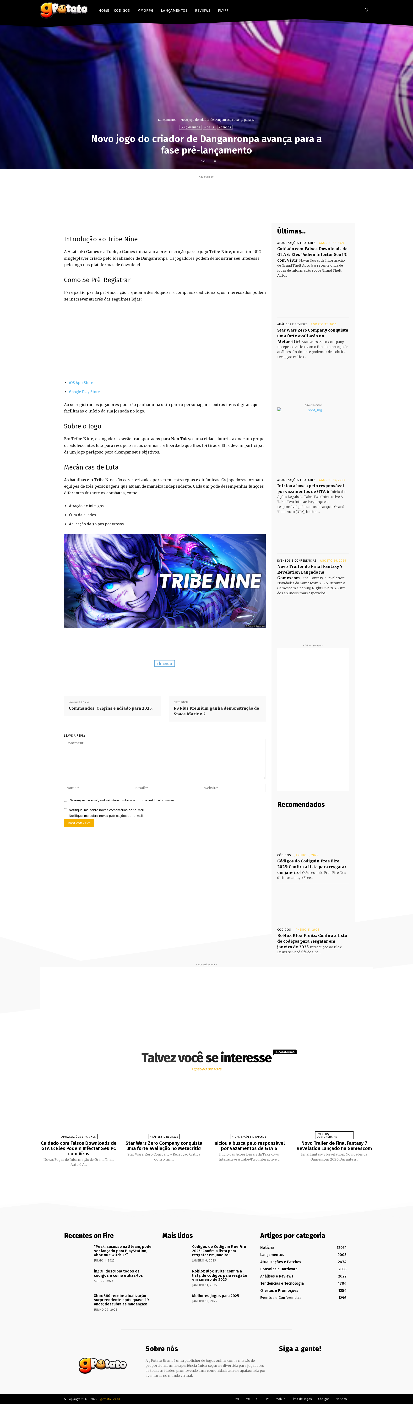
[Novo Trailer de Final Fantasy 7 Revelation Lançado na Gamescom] (313, 614)
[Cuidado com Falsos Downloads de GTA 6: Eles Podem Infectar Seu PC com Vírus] (313, 296)
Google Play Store (84, 392)
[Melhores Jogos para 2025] (175, 1302)
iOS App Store (81, 382)
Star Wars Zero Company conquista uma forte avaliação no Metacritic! (312, 336)
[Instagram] (348, 9)
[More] (243, 211)
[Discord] (334, 9)
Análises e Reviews (292, 324)
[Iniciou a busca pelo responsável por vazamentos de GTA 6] (313, 532)
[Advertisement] (206, 190)
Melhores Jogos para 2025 (215, 1295)
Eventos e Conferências (297, 560)
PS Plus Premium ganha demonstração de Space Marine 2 (216, 711)
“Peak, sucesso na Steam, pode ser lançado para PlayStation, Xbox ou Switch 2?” (123, 1250)
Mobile (209, 127)
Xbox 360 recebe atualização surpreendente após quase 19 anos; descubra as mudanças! (121, 1299)
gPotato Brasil (110, 1399)
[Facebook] (341, 9)
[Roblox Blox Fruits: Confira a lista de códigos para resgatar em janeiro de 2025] (313, 905)
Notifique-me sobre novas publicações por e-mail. (106, 816)
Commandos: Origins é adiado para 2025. (111, 708)
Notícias (225, 127)
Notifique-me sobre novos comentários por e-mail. (107, 810)
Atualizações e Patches (296, 243)
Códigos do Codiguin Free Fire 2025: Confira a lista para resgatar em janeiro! (311, 867)
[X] (356, 9)
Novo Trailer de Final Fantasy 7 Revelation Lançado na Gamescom (309, 572)
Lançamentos (167, 119)
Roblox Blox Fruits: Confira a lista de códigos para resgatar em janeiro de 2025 (312, 941)
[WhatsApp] (232, 211)
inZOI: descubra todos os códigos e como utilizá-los (118, 1273)
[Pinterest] (221, 211)
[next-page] (210, 1178)
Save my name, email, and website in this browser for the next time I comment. (122, 800)
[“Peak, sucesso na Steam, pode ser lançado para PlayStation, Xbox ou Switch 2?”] (77, 1253)
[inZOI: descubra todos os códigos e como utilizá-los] (77, 1278)
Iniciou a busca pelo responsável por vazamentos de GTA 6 (249, 1145)
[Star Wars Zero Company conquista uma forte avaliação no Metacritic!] (313, 377)
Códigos (284, 855)
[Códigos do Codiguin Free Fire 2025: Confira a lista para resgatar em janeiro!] (313, 831)
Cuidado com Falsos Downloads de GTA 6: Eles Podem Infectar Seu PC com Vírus (312, 254)
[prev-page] (200, 1178)
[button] (366, 9)
